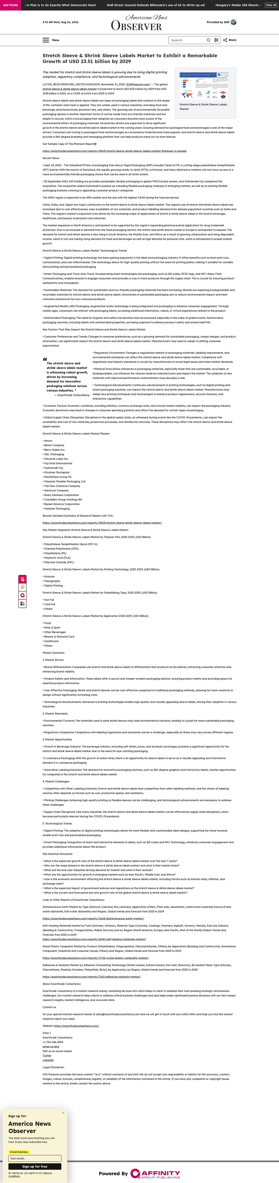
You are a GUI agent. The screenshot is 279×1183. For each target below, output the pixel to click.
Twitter (47, 1055)
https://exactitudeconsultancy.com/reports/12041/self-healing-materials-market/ (94, 939)
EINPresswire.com (138, 84)
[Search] (208, 40)
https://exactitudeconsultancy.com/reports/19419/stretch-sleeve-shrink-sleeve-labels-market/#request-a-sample (114, 151)
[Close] (63, 1112)
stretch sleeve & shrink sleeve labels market (70, 89)
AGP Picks (10, 5)
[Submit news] (22, 579)
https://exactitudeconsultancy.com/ (76, 1025)
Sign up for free (34, 1166)
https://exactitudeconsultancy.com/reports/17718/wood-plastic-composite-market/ (96, 958)
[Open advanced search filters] (216, 40)
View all (271, 5)
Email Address (19, 1152)
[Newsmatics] (22, 604)
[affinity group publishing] (22, 596)
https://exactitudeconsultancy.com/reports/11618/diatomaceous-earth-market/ (93, 918)
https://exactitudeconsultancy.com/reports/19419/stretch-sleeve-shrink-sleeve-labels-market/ (102, 522)
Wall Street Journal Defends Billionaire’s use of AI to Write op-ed (156, 5)
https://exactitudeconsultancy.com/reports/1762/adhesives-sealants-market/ (92, 976)
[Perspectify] (22, 587)
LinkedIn (48, 1060)
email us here (51, 1046)
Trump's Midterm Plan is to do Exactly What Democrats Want (50, 5)
